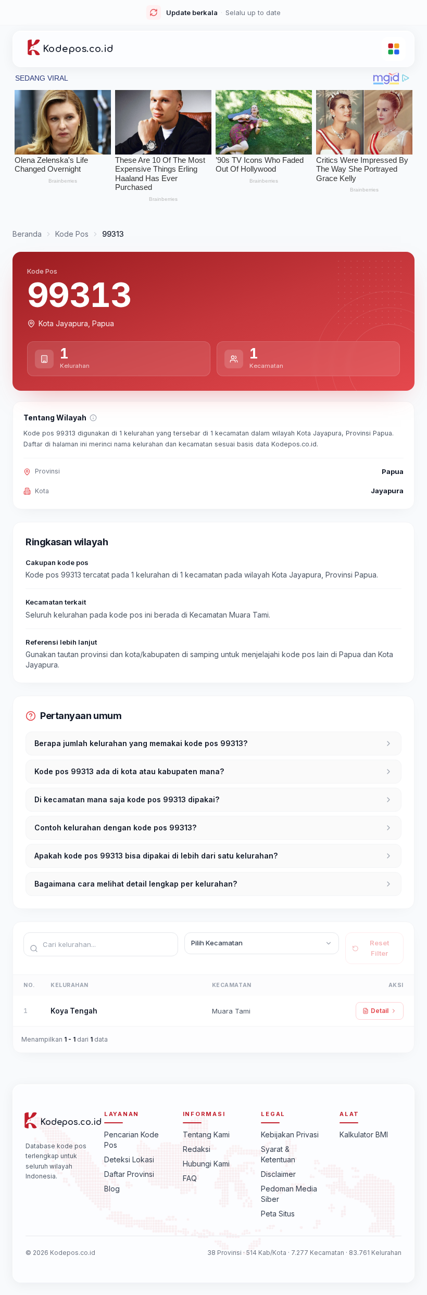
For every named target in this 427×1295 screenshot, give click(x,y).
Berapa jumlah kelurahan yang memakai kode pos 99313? (140, 743)
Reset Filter (379, 948)
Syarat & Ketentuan (278, 1154)
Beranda (27, 233)
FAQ (190, 1178)
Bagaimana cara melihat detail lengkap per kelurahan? (135, 883)
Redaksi (196, 1149)
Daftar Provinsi (129, 1174)
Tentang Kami (206, 1134)
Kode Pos (72, 233)
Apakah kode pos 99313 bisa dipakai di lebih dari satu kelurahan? (156, 855)
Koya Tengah (74, 1011)
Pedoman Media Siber (289, 1193)
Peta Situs (278, 1213)
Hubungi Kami (206, 1163)
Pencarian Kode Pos (131, 1139)
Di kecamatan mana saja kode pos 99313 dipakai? (126, 799)
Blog (112, 1188)
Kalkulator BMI (364, 1134)
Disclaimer (278, 1174)
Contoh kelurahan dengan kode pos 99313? (115, 827)
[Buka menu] (394, 49)
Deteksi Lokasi (129, 1159)
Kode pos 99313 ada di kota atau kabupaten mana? (129, 771)
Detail (379, 1011)
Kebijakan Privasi (290, 1134)
